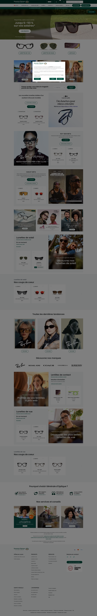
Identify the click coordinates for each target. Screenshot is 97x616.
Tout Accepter (60, 78)
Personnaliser (37, 78)
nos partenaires (51, 66)
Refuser (53, 78)
